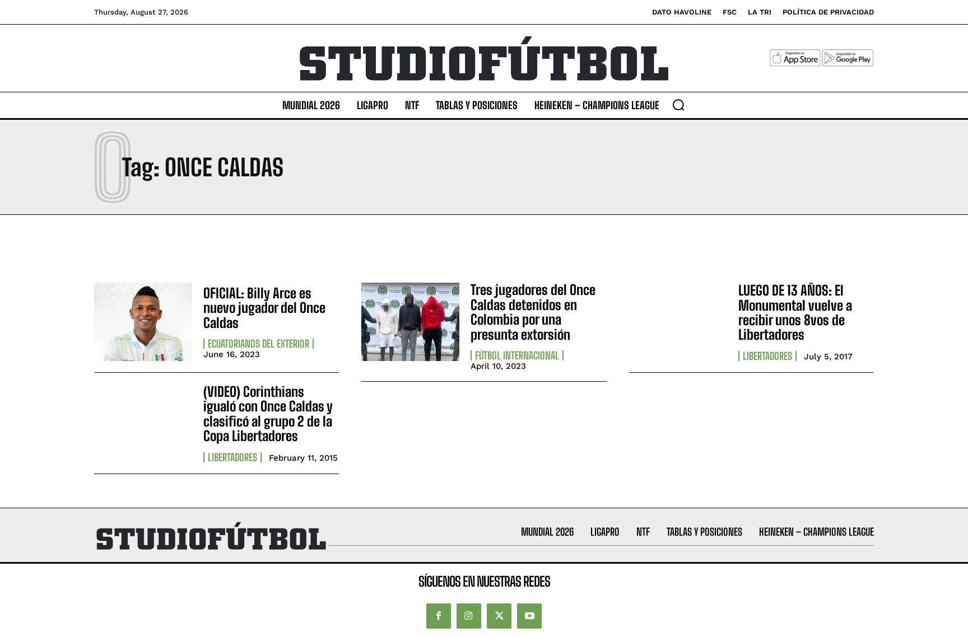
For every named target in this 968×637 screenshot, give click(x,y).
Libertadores (767, 356)
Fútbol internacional (517, 355)
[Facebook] (438, 615)
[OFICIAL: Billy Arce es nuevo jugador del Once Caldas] (143, 322)
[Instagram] (469, 615)
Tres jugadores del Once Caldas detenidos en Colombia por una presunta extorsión (533, 312)
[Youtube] (529, 615)
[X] (499, 615)
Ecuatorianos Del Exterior (258, 344)
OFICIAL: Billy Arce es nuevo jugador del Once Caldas (264, 308)
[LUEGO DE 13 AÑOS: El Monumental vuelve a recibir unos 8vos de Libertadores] (678, 322)
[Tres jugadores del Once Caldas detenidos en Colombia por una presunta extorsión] (410, 322)
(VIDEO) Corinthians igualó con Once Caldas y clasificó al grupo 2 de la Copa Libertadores (268, 413)
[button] (678, 104)
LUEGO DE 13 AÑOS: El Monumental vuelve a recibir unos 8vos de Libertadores (795, 312)
